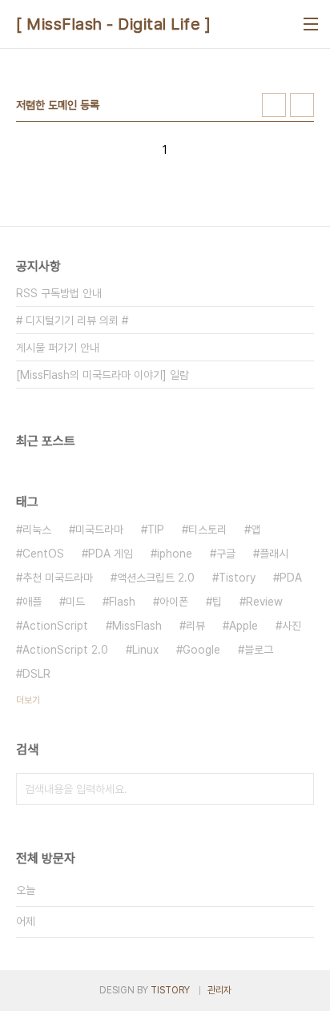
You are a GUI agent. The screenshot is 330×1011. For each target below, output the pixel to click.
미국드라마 (99, 529)
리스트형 (302, 105)
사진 (291, 625)
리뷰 (195, 625)
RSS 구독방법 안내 (59, 293)
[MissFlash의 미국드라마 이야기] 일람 (102, 375)
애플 (32, 601)
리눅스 (36, 529)
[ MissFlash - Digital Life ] (113, 24)
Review (264, 601)
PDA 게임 (110, 553)
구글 (225, 553)
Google (201, 649)
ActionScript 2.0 (65, 649)
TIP (155, 529)
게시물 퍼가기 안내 (57, 347)
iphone (174, 553)
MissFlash (137, 625)
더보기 (28, 700)
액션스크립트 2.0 (156, 577)
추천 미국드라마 (57, 577)
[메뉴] (311, 24)
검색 (298, 789)
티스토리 (207, 529)
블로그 (258, 649)
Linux (145, 649)
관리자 (219, 990)
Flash (122, 601)
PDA (291, 577)
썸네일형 (274, 105)
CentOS (43, 553)
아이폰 (173, 601)
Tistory (237, 577)
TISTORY (170, 990)
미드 (75, 601)
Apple (243, 625)
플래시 (274, 553)
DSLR (36, 673)
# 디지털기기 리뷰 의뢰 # (72, 320)
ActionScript (55, 625)
